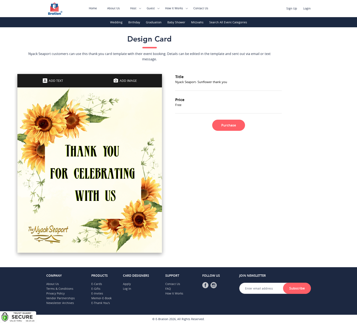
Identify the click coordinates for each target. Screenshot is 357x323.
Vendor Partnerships (60, 298)
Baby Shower (176, 22)
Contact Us (200, 8)
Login (307, 8)
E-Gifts (95, 289)
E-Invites (97, 293)
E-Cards (96, 284)
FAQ (168, 289)
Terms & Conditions (59, 289)
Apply (127, 284)
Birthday (134, 22)
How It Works (174, 8)
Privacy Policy (55, 293)
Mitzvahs (197, 22)
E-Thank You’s (100, 303)
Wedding (116, 22)
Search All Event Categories (228, 22)
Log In (127, 289)
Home (93, 8)
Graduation (154, 22)
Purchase (228, 125)
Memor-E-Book (101, 298)
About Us (113, 8)
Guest (151, 8)
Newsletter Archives (60, 303)
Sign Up (291, 8)
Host (133, 8)
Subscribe (297, 288)
